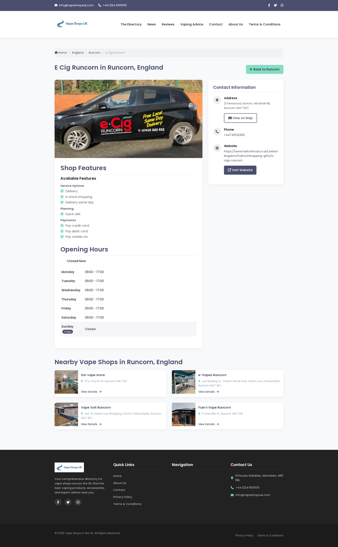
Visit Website (242, 170)
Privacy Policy (122, 497)
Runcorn (94, 53)
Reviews (168, 24)
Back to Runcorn (266, 69)
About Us (235, 24)
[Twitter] (275, 5)
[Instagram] (282, 5)
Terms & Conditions (264, 24)
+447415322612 (234, 135)
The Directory (131, 24)
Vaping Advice (191, 24)
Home (62, 53)
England (78, 53)
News (151, 24)
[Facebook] (269, 5)
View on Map (242, 118)
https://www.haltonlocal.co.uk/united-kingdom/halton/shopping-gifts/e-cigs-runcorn (251, 155)
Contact (216, 24)
